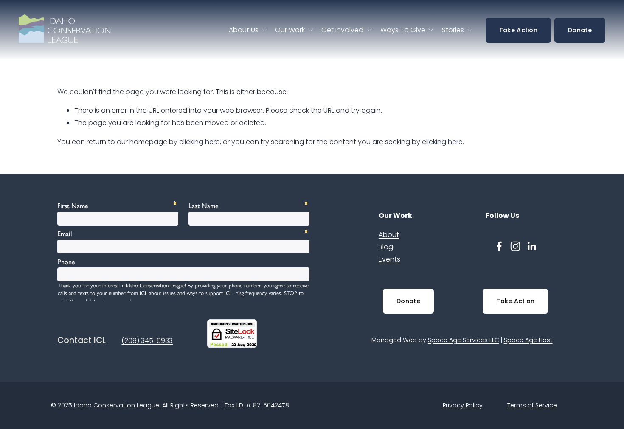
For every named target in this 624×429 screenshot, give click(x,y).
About (389, 235)
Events (389, 259)
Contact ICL (81, 340)
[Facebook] (499, 246)
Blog (386, 247)
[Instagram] (515, 246)
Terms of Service (532, 405)
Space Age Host (528, 340)
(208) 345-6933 (147, 340)
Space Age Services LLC (463, 340)
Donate (580, 30)
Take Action (518, 30)
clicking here (199, 142)
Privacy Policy (463, 405)
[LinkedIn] (531, 246)
